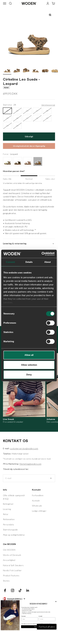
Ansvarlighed (9, 560)
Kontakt (36, 500)
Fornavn (23, 616)
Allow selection (29, 365)
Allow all (29, 355)
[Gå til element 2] (16, 69)
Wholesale (37, 505)
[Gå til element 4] (36, 69)
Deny (29, 374)
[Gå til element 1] (7, 69)
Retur (5, 514)
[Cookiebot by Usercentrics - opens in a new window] (42, 254)
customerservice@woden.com (24, 448)
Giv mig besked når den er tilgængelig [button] (29, 146)
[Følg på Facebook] (5, 590)
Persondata (8, 524)
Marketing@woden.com (30, 464)
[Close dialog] (56, 601)
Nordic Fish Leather (12, 570)
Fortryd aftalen (47, 626)
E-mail (40, 616)
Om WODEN (9, 549)
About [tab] (47, 262)
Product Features (11, 575)
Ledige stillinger (39, 511)
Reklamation (9, 519)
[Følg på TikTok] (20, 590)
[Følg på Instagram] (13, 590)
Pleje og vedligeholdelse (14, 535)
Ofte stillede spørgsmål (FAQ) (14, 497)
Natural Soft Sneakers (13, 565)
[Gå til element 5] (45, 69)
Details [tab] (29, 262)
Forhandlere (38, 495)
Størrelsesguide (10, 529)
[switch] (50, 323)
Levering (7, 509)
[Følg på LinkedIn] (28, 590)
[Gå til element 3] (26, 69)
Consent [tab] (10, 262)
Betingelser (8, 504)
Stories (6, 580)
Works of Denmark (12, 555)
